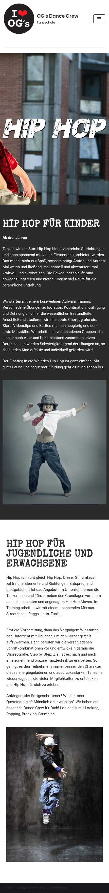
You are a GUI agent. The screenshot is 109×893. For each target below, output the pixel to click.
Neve (8, 887)
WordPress (57, 887)
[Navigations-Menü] (99, 18)
